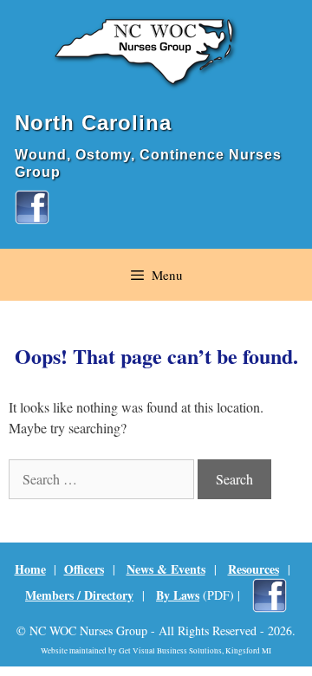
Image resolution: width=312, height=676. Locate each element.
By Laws (177, 595)
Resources (253, 569)
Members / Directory (79, 595)
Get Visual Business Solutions (170, 650)
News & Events (166, 569)
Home (30, 569)
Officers (84, 569)
